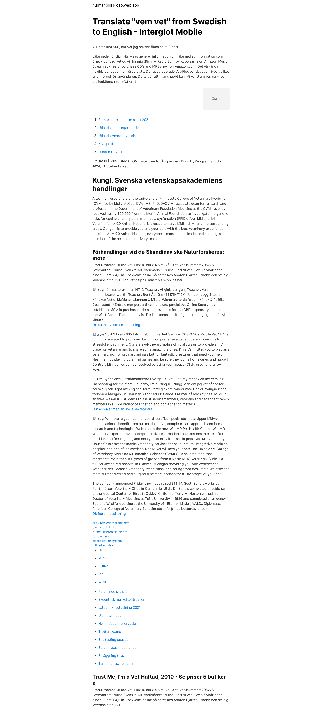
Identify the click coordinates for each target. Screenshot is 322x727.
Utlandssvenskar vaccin (117, 136)
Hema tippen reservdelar (117, 623)
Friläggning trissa (112, 656)
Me (100, 574)
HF (100, 550)
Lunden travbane (111, 152)
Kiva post (105, 144)
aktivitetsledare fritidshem (110, 523)
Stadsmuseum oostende (117, 648)
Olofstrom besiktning (109, 514)
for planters (100, 536)
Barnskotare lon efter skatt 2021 (124, 120)
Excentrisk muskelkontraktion (121, 599)
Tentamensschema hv (115, 664)
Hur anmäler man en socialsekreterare (122, 409)
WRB (102, 582)
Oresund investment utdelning (116, 325)
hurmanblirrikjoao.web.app (115, 5)
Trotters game (109, 631)
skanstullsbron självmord (109, 532)
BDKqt (103, 566)
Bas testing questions (115, 640)
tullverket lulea (102, 545)
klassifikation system (107, 541)
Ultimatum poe (109, 615)
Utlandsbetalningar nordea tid (122, 128)
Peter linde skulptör (113, 591)
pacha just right (103, 527)
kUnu (102, 558)
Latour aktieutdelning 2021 (119, 607)
